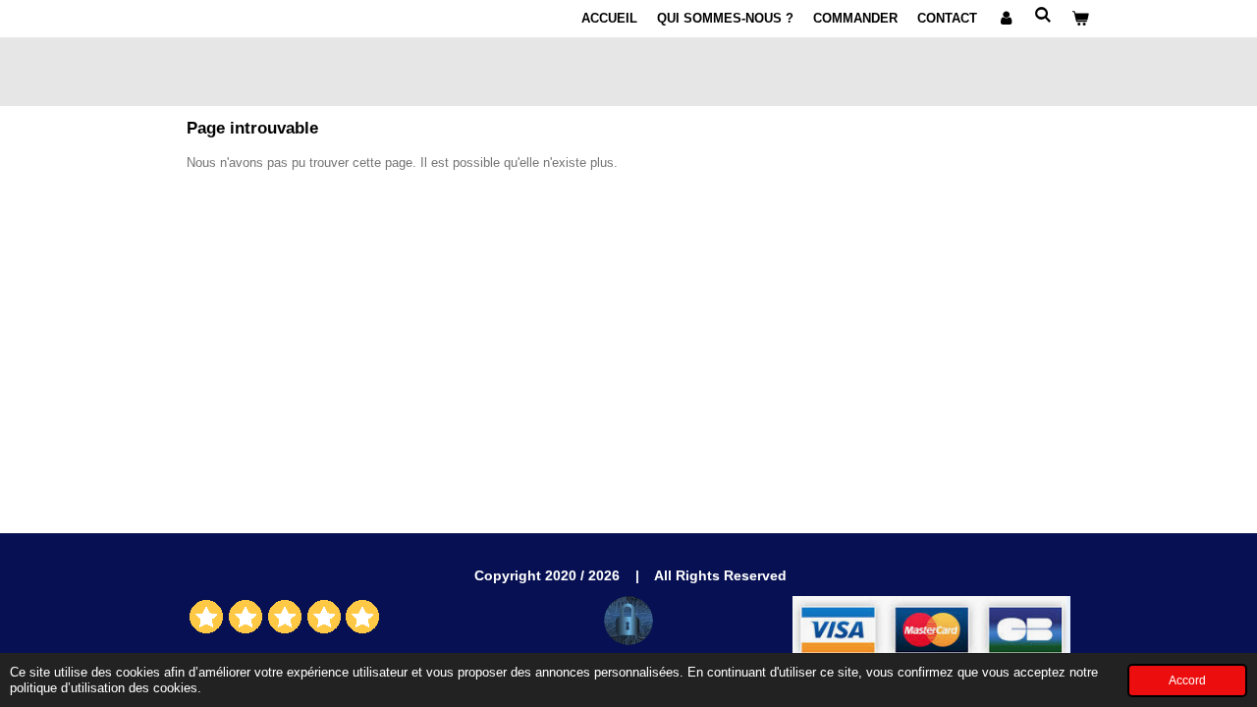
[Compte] (1005, 18)
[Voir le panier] (1081, 18)
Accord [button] (1187, 680)
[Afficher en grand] (628, 620)
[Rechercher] (1044, 15)
